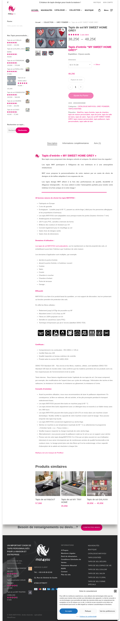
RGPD (63, 568)
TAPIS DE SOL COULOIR (97, 569)
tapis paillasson (99, 119)
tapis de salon (81, 117)
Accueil (37, 22)
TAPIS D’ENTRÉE (94, 557)
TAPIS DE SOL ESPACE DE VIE (99, 565)
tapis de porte (96, 114)
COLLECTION (48, 22)
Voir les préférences (107, 611)
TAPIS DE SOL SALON (96, 573)
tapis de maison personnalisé (79, 114)
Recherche (22, 130)
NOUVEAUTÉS (93, 545)
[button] (115, 591)
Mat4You (80, 112)
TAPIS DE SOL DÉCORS (97, 561)
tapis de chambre (102, 112)
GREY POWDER (62, 22)
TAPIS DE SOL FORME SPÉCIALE (96, 582)
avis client (84, 35)
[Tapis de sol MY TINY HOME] (73, 483)
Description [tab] (52, 143)
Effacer (98, 64)
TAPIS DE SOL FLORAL (97, 577)
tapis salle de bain (86, 121)
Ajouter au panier (81, 96)
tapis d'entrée (90, 112)
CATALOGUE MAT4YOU (87, 106)
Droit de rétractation (69, 556)
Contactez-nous (91, 527)
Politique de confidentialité (88, 616)
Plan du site (66, 575)
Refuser (88, 611)
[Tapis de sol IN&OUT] (47, 483)
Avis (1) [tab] (97, 143)
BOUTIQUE (92, 549)
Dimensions (72, 60)
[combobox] (80, 65)
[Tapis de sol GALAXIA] (99, 483)
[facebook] (7, 2)
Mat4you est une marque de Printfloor (49, 453)
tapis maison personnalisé (83, 119)
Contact (64, 571)
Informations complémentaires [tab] (75, 143)
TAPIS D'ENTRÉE (74, 109)
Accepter (68, 611)
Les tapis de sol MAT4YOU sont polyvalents (51, 246)
